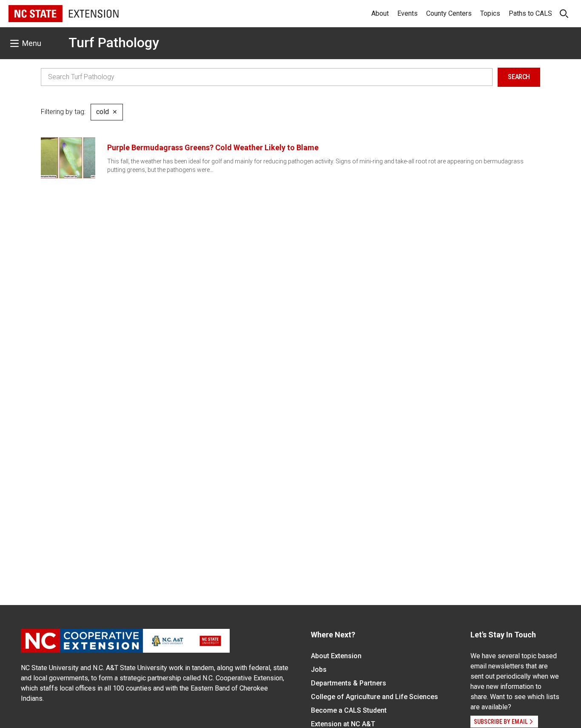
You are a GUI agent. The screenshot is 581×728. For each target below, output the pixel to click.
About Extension (336, 656)
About (380, 13)
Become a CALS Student (349, 710)
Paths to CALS (530, 13)
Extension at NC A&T (343, 724)
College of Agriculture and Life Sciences (374, 697)
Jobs (319, 669)
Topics (490, 13)
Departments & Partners (348, 683)
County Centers (449, 13)
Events (407, 13)
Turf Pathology (113, 42)
